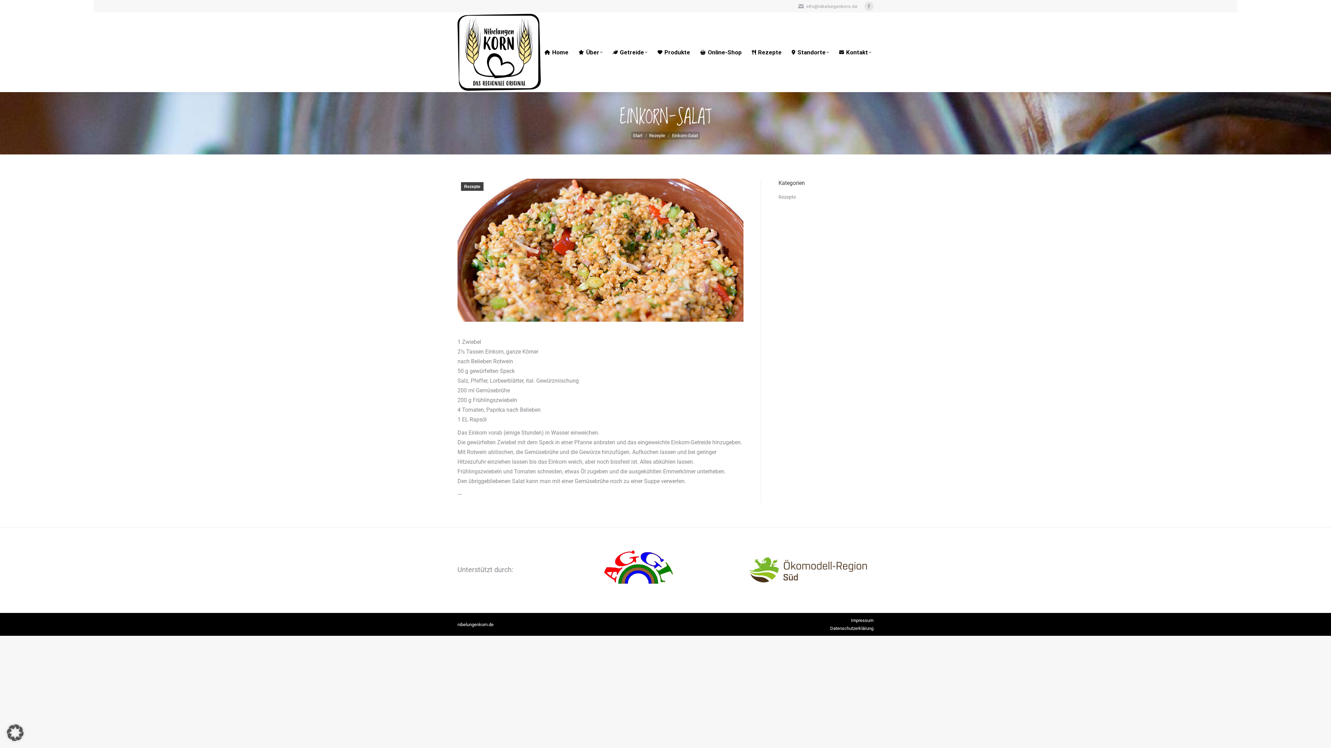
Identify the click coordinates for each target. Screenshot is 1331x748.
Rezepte (472, 186)
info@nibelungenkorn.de (832, 6)
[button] (15, 733)
